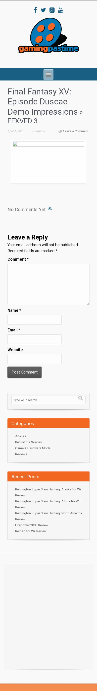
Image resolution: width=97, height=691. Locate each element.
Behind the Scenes (28, 442)
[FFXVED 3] (48, 161)
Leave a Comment (75, 131)
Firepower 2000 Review (31, 525)
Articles (20, 436)
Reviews (21, 454)
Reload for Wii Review (31, 531)
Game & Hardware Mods (32, 448)
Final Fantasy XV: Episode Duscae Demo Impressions (42, 102)
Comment (18, 259)
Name (14, 310)
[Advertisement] (48, 615)
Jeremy (40, 131)
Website (15, 349)
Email (13, 330)
